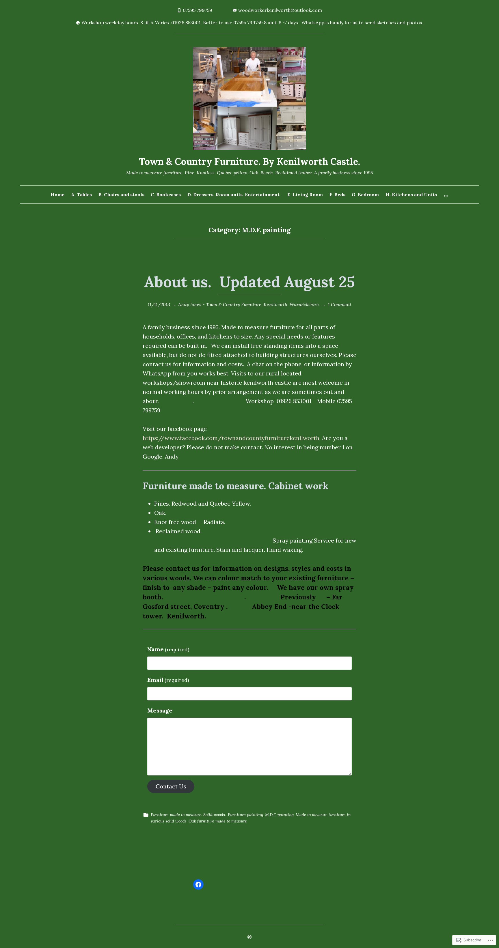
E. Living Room (305, 194)
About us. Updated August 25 (249, 281)
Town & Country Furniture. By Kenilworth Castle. (249, 161)
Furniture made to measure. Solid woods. (188, 814)
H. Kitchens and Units (411, 194)
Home (57, 194)
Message (159, 710)
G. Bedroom (365, 194)
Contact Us (171, 786)
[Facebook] (198, 884)
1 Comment (339, 304)
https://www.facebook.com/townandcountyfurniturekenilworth (231, 438)
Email (168, 679)
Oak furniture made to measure (218, 821)
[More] (446, 194)
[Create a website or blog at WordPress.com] (249, 937)
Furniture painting (245, 814)
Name (168, 649)
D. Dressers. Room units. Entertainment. (234, 194)
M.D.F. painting (279, 814)
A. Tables (81, 194)
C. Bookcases (166, 194)
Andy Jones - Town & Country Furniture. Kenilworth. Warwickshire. (249, 304)
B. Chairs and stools (121, 194)
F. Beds (337, 194)
